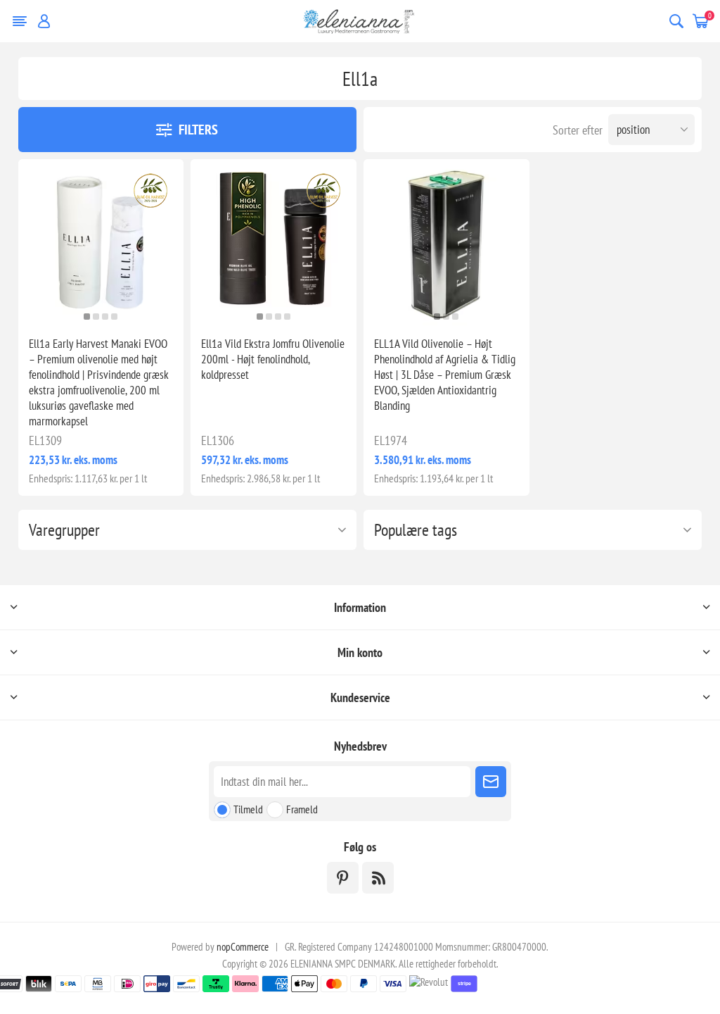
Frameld (302, 809)
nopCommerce (243, 946)
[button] (87, 316)
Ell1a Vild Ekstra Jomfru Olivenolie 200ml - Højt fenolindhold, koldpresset (273, 359)
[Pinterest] (343, 878)
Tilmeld (248, 809)
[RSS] (378, 878)
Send (490, 781)
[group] (101, 242)
